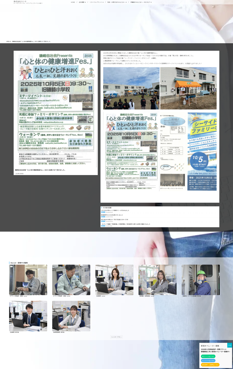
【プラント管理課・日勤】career (61, 296)
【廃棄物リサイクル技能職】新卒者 (191, 296)
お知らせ (16, 7)
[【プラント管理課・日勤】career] (71, 280)
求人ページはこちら (208, 356)
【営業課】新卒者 (14, 332)
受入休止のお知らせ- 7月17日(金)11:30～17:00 (114, 219)
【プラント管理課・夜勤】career (18, 296)
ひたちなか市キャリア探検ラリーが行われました (115, 210)
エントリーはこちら (208, 360)
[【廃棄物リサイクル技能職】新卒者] (201, 280)
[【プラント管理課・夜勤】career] (28, 280)
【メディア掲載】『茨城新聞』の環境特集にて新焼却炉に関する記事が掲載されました (125, 224)
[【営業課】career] (114, 280)
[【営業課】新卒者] (28, 316)
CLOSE (229, 345)
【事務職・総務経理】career (146, 296)
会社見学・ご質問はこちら (210, 365)
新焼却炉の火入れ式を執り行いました (112, 215)
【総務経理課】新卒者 (58, 332)
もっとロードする (115, 337)
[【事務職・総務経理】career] (158, 280)
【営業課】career (100, 296)
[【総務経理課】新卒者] (71, 316)
